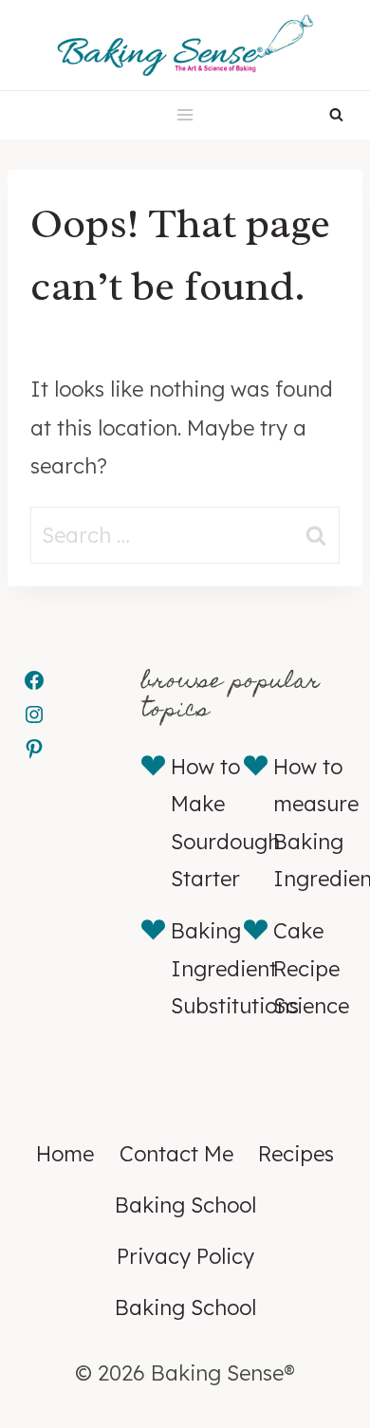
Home (65, 1154)
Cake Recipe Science (311, 968)
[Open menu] (185, 115)
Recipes (296, 1154)
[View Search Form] (336, 115)
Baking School (185, 1205)
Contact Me (176, 1154)
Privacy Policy (185, 1256)
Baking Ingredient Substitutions (235, 968)
